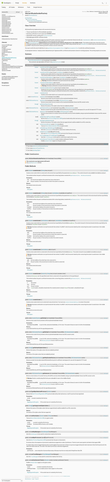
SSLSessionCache (6, 59)
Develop (24, 3)
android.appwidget (6, 24)
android (3, 15)
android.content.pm (6, 29)
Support (36, 479)
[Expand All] (105, 11)
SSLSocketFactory (33, 15)
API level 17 (106, 415)
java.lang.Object (28, 18)
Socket (36, 67)
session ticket (48, 140)
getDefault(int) (56, 62)
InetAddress (84, 44)
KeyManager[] (52, 128)
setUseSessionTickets (45, 139)
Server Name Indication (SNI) (52, 126)
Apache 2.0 (46, 476)
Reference (21, 7)
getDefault (42, 96)
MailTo (3, 53)
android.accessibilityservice (8, 16)
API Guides (12, 7)
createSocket (43, 67)
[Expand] (106, 144)
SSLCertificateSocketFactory (9, 57)
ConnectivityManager (7, 45)
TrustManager (49, 137)
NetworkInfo (5, 55)
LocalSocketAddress (7, 52)
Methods (92, 11)
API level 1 (105, 13)
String (48, 67)
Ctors (88, 11)
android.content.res (6, 30)
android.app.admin (6, 22)
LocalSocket (5, 50)
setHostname (43, 124)
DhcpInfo (4, 47)
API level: (18, 12)
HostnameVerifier (73, 48)
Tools (28, 7)
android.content (6, 27)
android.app (4, 20)
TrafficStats (5, 60)
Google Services (37, 7)
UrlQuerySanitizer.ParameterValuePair (11, 67)
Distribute (32, 3)
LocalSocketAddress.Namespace (10, 76)
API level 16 (106, 391)
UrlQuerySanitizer (6, 64)
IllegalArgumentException (33, 402)
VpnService (4, 69)
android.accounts (6, 17)
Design (17, 3)
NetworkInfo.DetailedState (8, 78)
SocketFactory (34, 96)
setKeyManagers (44, 128)
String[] (36, 104)
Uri (2, 62)
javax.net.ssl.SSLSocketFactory (35, 20)
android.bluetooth (6, 26)
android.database (6, 32)
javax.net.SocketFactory (32, 19)
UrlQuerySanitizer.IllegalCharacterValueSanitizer (13, 66)
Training (3, 7)
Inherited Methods (98, 11)
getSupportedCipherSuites (46, 120)
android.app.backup (6, 23)
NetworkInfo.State (6, 79)
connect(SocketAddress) (71, 302)
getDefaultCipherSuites (45, 104)
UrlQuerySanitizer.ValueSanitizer (9, 39)
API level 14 (106, 431)
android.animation (6, 19)
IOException (30, 189)
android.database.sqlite (7, 33)
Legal (33, 479)
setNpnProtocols (44, 131)
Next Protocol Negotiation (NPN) (54, 118)
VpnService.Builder (6, 70)
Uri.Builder (4, 63)
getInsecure (43, 111)
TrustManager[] (53, 135)
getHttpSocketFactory (45, 108)
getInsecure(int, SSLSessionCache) (95, 70)
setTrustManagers (44, 135)
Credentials (4, 46)
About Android (28, 479)
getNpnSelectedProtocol (46, 116)
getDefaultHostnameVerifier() (56, 48)
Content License (66, 476)
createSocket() (86, 40)
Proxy (3, 56)
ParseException (5, 85)
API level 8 (106, 332)
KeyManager (48, 129)
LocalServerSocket (6, 49)
